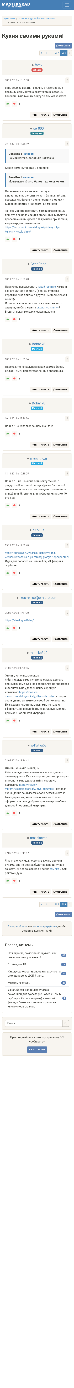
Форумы (9, 18)
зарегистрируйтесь (45, 926)
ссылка (54, 869)
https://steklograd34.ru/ (19, 620)
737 (57, 53)
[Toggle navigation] (67, 5)
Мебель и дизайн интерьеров (36, 18)
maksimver (38, 838)
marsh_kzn (38, 458)
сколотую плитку (48, 307)
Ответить (64, 45)
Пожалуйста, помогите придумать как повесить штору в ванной (32, 955)
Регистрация (37, 1049)
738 (64, 53)
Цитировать (41, 115)
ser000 (38, 128)
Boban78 (38, 344)
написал (28, 153)
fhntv (38, 65)
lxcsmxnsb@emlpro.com (38, 598)
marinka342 (38, 653)
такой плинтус (47, 286)
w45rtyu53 (38, 745)
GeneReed (38, 264)
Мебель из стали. (19, 982)
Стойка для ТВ (17, 964)
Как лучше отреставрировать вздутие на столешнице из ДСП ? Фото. (34, 973)
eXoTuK (39, 530)
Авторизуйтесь (17, 926)
